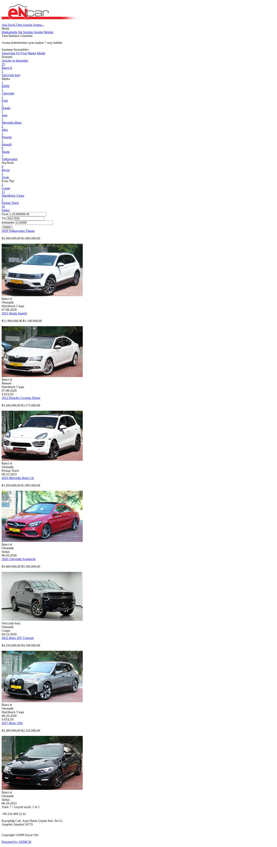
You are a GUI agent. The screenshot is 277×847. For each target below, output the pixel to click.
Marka (32, 53)
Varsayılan (9, 53)
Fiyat (23, 53)
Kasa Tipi (8, 181)
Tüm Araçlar (24, 25)
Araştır (7, 226)
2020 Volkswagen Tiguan (18, 231)
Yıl (18, 53)
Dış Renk (8, 162)
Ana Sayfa (9, 25)
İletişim (48, 32)
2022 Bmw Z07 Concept (18, 638)
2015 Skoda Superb (14, 313)
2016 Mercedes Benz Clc (18, 478)
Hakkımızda (9, 32)
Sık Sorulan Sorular (30, 32)
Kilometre (8, 222)
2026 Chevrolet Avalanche (19, 559)
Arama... (38, 25)
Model (41, 53)
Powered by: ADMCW (16, 842)
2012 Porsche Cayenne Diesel (21, 398)
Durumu (7, 57)
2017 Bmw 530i (12, 723)
